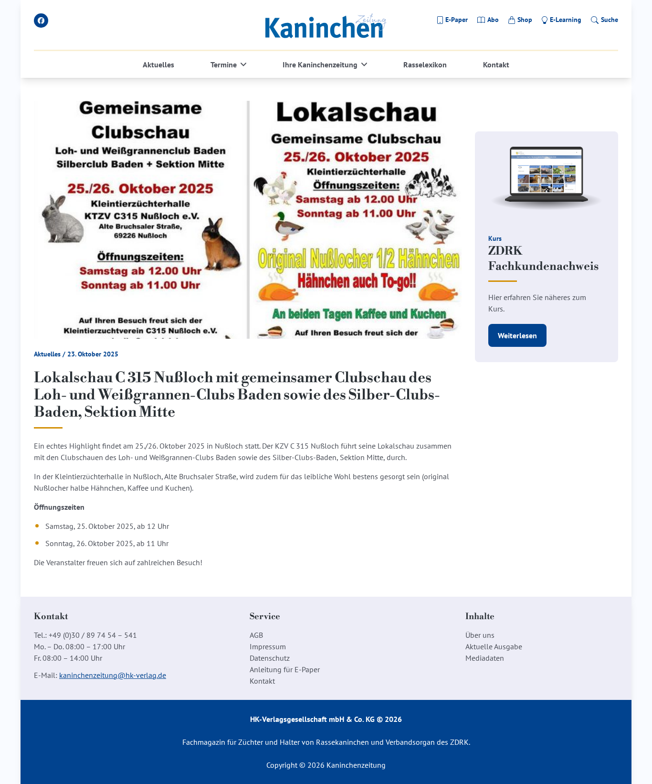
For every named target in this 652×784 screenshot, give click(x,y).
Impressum (268, 646)
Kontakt (496, 64)
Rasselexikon (425, 64)
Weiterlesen (517, 335)
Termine (223, 64)
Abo (493, 19)
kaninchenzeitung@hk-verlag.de (112, 675)
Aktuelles (158, 64)
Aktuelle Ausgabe (493, 646)
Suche (609, 19)
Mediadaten (484, 658)
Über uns (479, 635)
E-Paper (456, 19)
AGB (256, 635)
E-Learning (565, 19)
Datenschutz (270, 658)
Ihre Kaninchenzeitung (320, 64)
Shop (524, 19)
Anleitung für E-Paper (285, 669)
